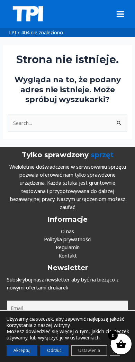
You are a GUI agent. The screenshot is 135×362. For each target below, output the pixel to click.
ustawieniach (85, 338)
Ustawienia (89, 350)
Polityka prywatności (67, 239)
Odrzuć (54, 350)
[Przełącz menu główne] (120, 14)
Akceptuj (22, 350)
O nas (67, 231)
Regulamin (68, 247)
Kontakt (67, 255)
